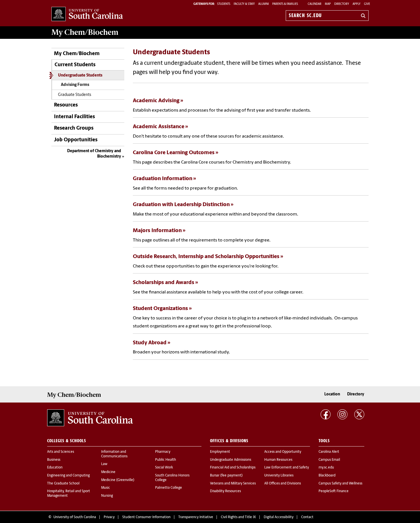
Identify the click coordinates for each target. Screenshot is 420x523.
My (84, 32)
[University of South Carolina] (90, 418)
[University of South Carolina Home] (87, 14)
